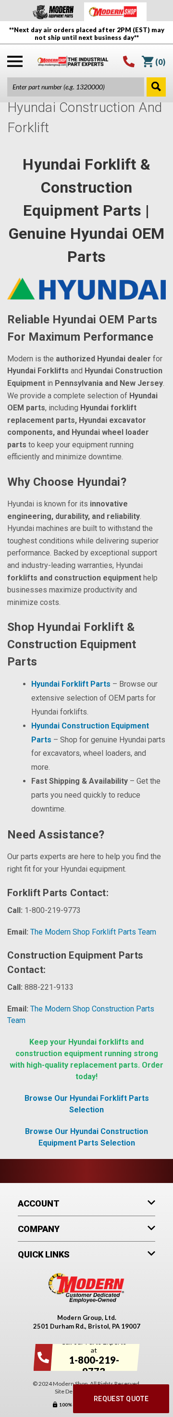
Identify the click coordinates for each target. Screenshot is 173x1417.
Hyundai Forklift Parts (71, 684)
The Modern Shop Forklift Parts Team (93, 931)
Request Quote (121, 1399)
